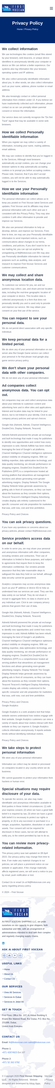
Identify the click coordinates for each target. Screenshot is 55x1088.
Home (20, 29)
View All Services (12, 992)
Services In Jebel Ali (14, 1002)
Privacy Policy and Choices (15, 514)
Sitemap (48, 1076)
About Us (8, 974)
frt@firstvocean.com (42, 531)
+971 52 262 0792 (11, 1062)
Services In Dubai (12, 997)
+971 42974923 (9, 1052)
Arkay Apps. (35, 1083)
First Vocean (18, 892)
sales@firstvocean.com (39, 1042)
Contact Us (9, 979)
